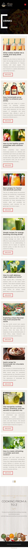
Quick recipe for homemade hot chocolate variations (13, 364)
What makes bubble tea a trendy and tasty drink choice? (13, 54)
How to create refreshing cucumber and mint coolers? (13, 453)
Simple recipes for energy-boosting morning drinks (13, 233)
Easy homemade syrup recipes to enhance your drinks (12, 99)
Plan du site (14, 548)
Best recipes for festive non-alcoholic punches (12, 189)
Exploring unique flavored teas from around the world (13, 319)
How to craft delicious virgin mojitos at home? (12, 276)
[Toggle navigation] (25, 4)
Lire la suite (8, 74)
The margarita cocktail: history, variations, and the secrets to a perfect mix (13, 408)
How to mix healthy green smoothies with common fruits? (13, 145)
